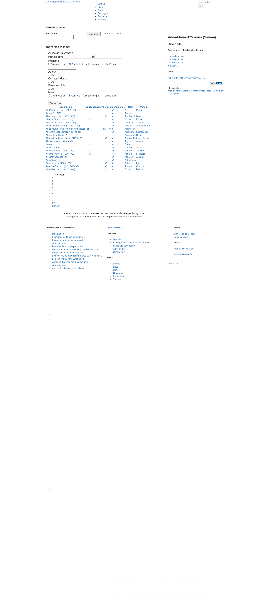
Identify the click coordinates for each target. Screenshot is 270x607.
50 (53, 202)
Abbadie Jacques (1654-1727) (61, 122)
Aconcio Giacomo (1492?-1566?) (62, 166)
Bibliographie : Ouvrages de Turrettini (131, 242)
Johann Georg (143, 125)
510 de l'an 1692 (176, 56)
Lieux (100, 6)
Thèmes (102, 19)
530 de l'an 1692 (176, 59)
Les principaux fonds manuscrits (68, 252)
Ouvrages (103, 13)
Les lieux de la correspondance (67, 246)
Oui (52, 74)
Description (66, 106)
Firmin (139, 119)
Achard (128, 147)
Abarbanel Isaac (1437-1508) (60, 116)
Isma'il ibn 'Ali (143, 138)
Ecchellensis (142, 131)
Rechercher (52, 33)
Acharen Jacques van (56, 156)
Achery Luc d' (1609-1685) (59, 163)
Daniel (139, 134)
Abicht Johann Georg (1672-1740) (63, 125)
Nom (130, 106)
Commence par (59, 64)
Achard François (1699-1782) (60, 153)
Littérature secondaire (124, 245)
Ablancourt (130, 128)
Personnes (103, 16)
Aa (126, 109)
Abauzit (128, 119)
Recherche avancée (114, 33)
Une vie (117, 239)
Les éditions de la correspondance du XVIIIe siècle (77, 255)
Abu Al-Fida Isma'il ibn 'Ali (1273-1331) (65, 138)
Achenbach (130, 159)
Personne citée (117, 106)
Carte (100, 10)
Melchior (140, 169)
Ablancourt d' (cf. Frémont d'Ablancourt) (65, 128)
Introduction (58, 233)
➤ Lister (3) (173, 65)
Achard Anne (52, 147)
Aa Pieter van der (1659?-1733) (61, 109)
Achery (128, 163)
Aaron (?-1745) (53, 113)
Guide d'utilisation (182, 254)
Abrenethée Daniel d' (56, 134)
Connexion (173, 263)
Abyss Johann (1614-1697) (59, 141)
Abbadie (129, 122)
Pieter (139, 109)
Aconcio (128, 166)
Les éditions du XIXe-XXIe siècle (68, 258)
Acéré (49, 144)
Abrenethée (130, 134)
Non (87, 128)
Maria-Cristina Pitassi (184, 248)
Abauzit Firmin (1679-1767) (59, 119)
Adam (127, 169)
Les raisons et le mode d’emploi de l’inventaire (75, 249)
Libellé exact (110, 64)
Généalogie (119, 248)
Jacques (140, 122)
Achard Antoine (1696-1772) (60, 150)
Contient (76, 64)
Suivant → (57, 205)
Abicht (128, 125)
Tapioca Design (181, 236)
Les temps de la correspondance (68, 236)
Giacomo (140, 166)
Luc (138, 163)
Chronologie (119, 251)
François (140, 153)
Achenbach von (53, 159)
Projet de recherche (115, 227)
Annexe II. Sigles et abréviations (68, 268)
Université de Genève (184, 233)
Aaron (128, 113)
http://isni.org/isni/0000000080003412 (186, 77)
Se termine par (92, 64)
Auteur (105, 106)
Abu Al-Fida (130, 138)
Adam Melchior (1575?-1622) (60, 169)
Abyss (128, 141)
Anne (138, 147)
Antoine (140, 150)
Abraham (129, 131)
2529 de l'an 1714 (177, 62)
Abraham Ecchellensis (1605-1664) (63, 131)
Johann (140, 141)
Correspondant (93, 106)
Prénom (143, 106)
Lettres (101, 3)
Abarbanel (130, 116)
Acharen (129, 156)
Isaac (139, 116)
